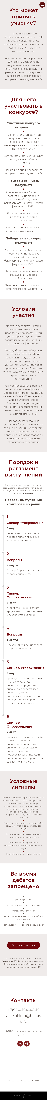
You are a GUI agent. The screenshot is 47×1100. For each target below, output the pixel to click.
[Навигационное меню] (42, 5)
